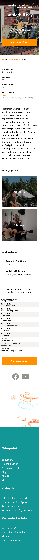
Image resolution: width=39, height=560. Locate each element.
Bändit (5, 476)
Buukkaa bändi (19, 42)
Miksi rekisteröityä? (12, 540)
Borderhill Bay (13, 59)
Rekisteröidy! (9, 528)
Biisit (4, 480)
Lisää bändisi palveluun (14, 532)
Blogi (4, 472)
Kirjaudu (6, 536)
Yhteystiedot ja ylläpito (14, 502)
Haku (4, 59)
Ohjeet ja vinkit (10, 463)
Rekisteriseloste (10, 506)
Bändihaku (7, 459)
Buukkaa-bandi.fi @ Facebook (18, 510)
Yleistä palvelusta (11, 468)
